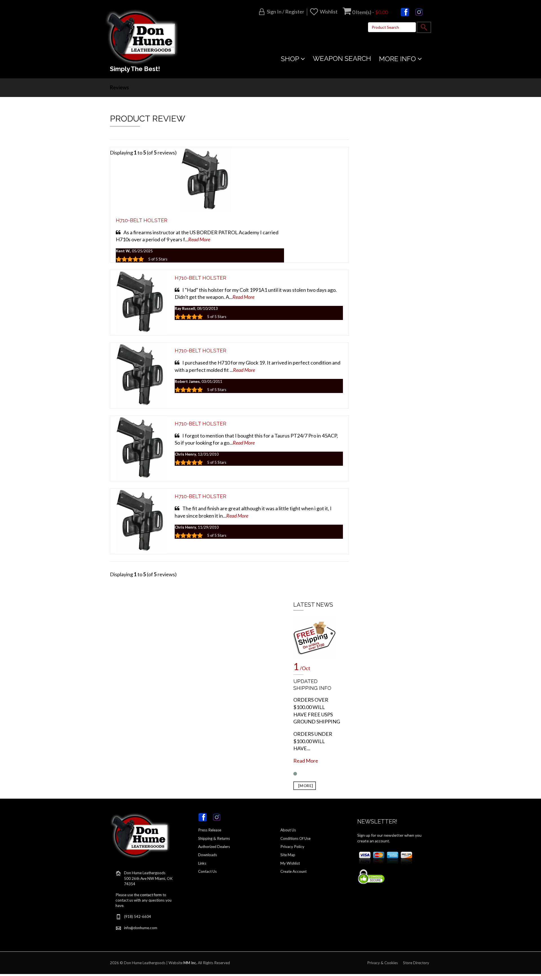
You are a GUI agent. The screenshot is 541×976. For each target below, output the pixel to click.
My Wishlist (290, 863)
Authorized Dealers (214, 846)
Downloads (207, 855)
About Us (288, 830)
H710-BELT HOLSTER (141, 220)
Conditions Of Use (295, 838)
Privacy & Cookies (382, 962)
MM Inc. (190, 962)
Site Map (287, 855)
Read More (199, 239)
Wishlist (329, 11)
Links (202, 863)
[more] (304, 785)
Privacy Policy (292, 846)
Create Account (293, 871)
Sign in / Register (285, 11)
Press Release (209, 830)
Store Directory (416, 962)
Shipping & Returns (214, 838)
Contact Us (207, 871)
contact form (151, 895)
